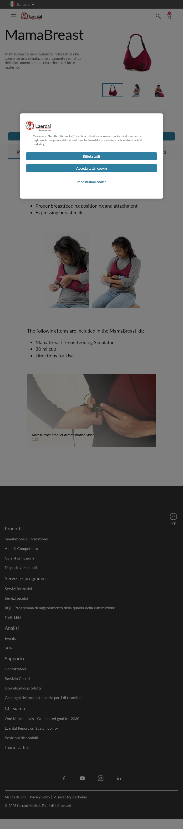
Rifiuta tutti (91, 156)
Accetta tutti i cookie (91, 168)
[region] (91, 156)
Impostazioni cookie (91, 181)
